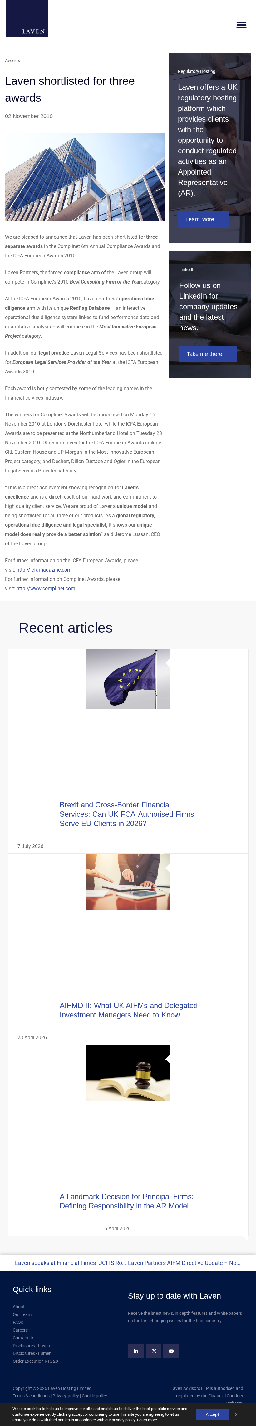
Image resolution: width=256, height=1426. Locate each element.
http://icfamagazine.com (44, 570)
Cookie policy (94, 1395)
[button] (242, 25)
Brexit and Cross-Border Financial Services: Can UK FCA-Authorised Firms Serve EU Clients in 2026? (126, 814)
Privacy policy (65, 1395)
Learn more (147, 1420)
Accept (212, 1414)
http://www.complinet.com (46, 588)
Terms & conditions (31, 1395)
